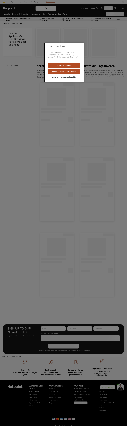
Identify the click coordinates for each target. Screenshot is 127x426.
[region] (64, 62)
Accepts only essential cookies (64, 77)
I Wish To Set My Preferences (64, 72)
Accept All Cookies (64, 65)
